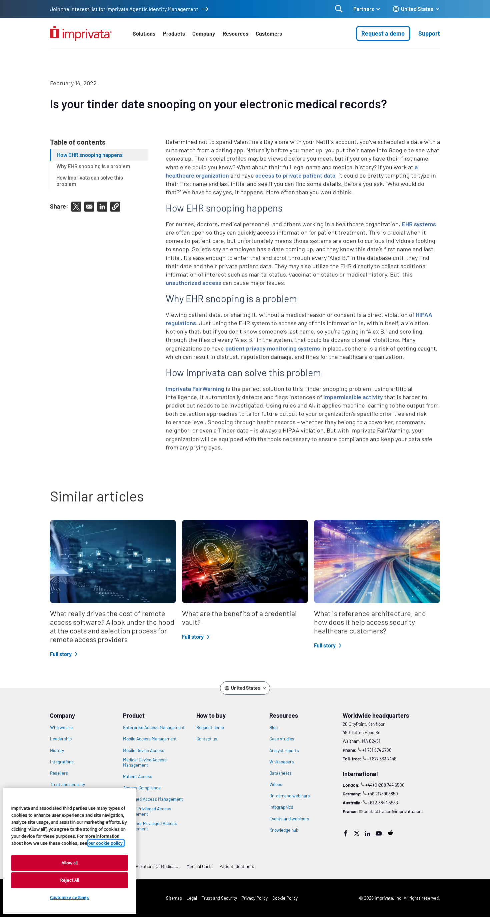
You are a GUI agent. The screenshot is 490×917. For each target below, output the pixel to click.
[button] (115, 207)
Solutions (144, 33)
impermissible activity (353, 397)
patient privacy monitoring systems (272, 348)
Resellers (59, 773)
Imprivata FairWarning (195, 388)
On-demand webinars (289, 795)
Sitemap (174, 898)
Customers (269, 33)
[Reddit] (390, 832)
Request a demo (383, 33)
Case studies (281, 738)
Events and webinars (289, 818)
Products (174, 33)
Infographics (281, 807)
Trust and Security (219, 898)
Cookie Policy (285, 898)
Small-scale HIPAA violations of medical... (139, 866)
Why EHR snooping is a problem (93, 166)
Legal (191, 898)
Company (203, 33)
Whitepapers (281, 761)
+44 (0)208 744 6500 (385, 785)
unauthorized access (193, 282)
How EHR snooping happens (90, 155)
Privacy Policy (254, 898)
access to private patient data (295, 175)
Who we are (61, 727)
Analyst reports (284, 750)
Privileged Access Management (153, 799)
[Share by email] (89, 207)
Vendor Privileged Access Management (147, 811)
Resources (235, 33)
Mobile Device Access (143, 750)
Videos (275, 784)
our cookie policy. (106, 843)
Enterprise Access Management (154, 727)
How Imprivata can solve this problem (89, 180)
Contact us (206, 738)
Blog (273, 727)
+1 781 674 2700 (377, 750)
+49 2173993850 (382, 793)
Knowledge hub (283, 830)
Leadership (61, 738)
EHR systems (419, 224)
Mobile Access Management (150, 738)
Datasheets (280, 773)
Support (429, 33)
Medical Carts (199, 866)
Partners (363, 9)
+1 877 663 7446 (381, 758)
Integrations (62, 761)
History (57, 750)
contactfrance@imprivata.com (393, 811)
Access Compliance (142, 787)
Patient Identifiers (236, 866)
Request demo (210, 727)
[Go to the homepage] (81, 33)
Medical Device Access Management (145, 762)
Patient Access (137, 776)
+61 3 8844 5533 (383, 802)
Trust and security (67, 784)
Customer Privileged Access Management (150, 826)
